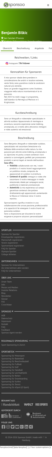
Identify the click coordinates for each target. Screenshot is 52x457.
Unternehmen (9, 261)
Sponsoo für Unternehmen (13, 265)
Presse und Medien (9, 287)
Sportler (6, 230)
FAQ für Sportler (8, 248)
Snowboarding (35, 41)
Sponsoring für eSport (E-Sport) (15, 387)
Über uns (6, 277)
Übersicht (7, 48)
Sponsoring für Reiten (11, 375)
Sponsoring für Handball (12, 370)
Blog (3, 293)
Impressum (6, 321)
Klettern (8, 41)
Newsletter (6, 296)
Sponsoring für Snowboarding (14, 378)
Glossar (4, 299)
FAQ (3, 327)
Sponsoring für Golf (9, 367)
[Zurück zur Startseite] (24, 5)
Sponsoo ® (7, 311)
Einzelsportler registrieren (12, 237)
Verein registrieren (9, 242)
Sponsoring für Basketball (12, 358)
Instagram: (19, 63)
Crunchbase (6, 304)
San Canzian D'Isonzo (14, 38)
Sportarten (7, 351)
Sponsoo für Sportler (10, 234)
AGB (3, 315)
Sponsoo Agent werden (11, 332)
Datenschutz (6, 318)
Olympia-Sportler (8, 251)
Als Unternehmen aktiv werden (15, 268)
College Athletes (8, 254)
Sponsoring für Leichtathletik (14, 373)
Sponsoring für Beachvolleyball (15, 361)
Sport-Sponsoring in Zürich (13, 345)
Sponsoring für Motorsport (13, 355)
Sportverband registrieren (12, 245)
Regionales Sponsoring (14, 340)
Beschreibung (23, 48)
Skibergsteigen (20, 41)
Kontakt (4, 324)
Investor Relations (9, 290)
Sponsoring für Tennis (10, 384)
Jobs (3, 284)
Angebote (39, 48)
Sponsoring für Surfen (11, 381)
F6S (3, 301)
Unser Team (6, 281)
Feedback (5, 330)
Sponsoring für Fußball (11, 364)
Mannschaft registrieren (11, 240)
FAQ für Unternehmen (11, 271)
